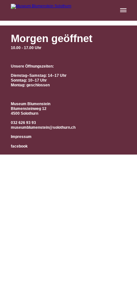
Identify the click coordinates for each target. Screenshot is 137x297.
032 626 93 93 (23, 122)
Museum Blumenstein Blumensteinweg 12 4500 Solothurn (30, 109)
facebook (19, 146)
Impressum (21, 136)
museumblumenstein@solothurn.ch (43, 127)
